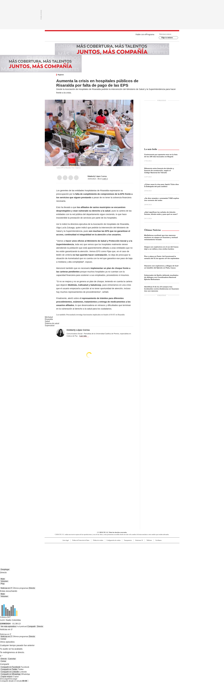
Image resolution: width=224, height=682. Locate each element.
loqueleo (137, 553)
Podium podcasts (106, 553)
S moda (126, 553)
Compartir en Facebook (10, 667)
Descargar (4, 679)
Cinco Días (117, 549)
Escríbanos (159, 540)
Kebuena (153, 549)
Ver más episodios (8, 626)
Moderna (95, 553)
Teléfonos (149, 540)
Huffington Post (88, 549)
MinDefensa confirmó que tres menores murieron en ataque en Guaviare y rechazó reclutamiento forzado (161, 237)
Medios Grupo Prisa (64, 553)
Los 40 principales (94, 546)
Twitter (65, 177)
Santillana (106, 546)
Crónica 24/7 (5, 617)
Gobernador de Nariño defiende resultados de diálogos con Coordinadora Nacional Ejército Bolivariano (161, 277)
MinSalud (49, 317)
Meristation (148, 553)
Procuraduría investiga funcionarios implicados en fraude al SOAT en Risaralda (95, 315)
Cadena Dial (125, 549)
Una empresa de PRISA (64, 548)
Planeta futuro (143, 549)
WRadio (112, 36)
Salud (47, 321)
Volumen (4, 581)
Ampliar (128, 104)
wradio (107, 549)
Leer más (83, 336)
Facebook (59, 177)
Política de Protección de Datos (80, 540)
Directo (32, 588)
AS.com (138, 546)
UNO (100, 549)
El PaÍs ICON (116, 553)
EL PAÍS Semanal (133, 549)
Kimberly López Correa (97, 176)
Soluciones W (139, 540)
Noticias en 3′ (6, 588)
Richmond (83, 553)
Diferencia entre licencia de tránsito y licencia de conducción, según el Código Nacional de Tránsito (159, 170)
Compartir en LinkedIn (10, 672)
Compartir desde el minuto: (13, 681)
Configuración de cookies (114, 540)
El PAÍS (84, 546)
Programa (150, 34)
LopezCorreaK (108, 176)
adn (145, 546)
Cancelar (12, 659)
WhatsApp (76, 177)
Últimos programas (20, 588)
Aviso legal (65, 540)
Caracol (154, 546)
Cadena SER (130, 546)
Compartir (31, 626)
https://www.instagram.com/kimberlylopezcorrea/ (111, 176)
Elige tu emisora (167, 37)
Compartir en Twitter (9, 669)
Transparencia (128, 540)
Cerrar (3, 639)
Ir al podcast (22, 626)
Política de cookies (98, 540)
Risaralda (49, 319)
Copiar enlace (6, 677)
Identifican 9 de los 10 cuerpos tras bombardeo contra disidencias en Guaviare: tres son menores (161, 289)
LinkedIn (70, 177)
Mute (3, 579)
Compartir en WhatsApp (11, 674)
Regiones (61, 75)
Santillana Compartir (118, 546)
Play (2, 584)
